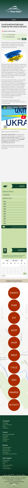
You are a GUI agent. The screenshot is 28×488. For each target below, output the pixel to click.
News (22, 186)
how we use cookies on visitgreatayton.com (16, 482)
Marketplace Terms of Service (10, 453)
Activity (14, 404)
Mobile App (5, 436)
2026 (4, 201)
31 (3, 275)
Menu (14, 19)
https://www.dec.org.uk (8, 142)
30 (24, 273)
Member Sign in (6, 460)
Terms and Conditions (8, 465)
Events (21, 250)
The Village (5, 423)
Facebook (5, 437)
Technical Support (7, 468)
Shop (14, 342)
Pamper (14, 392)
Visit (14, 380)
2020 (4, 213)
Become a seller (6, 449)
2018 (4, 218)
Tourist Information (7, 424)
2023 (4, 206)
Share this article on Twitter (23, 39)
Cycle (14, 367)
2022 (4, 208)
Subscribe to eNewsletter (18, 227)
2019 (4, 216)
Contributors (6, 428)
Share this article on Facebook (25, 39)
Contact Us (5, 461)
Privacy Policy (6, 466)
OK (14, 486)
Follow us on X (6, 439)
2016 (4, 223)
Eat (14, 317)
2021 (4, 211)
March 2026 (6, 194)
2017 (4, 221)
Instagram (5, 441)
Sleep (14, 330)
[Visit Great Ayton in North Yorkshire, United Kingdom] (14, 9)
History (4, 426)
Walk (14, 355)
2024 (4, 203)
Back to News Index (9, 31)
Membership (6, 452)
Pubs (14, 305)
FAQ (4, 463)
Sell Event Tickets (7, 450)
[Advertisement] (14, 168)
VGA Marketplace (7, 447)
